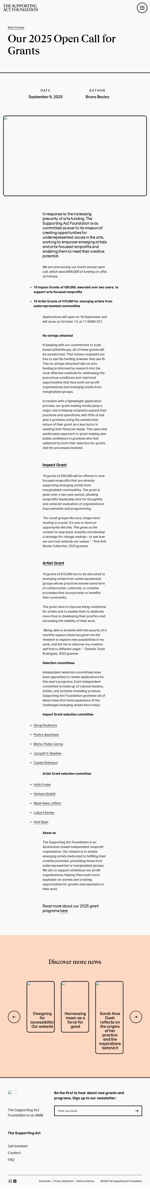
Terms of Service (85, 1181)
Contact (14, 1153)
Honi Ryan (41, 822)
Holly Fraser (42, 785)
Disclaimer (44, 1181)
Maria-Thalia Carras (48, 744)
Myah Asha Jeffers (47, 803)
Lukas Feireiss (44, 813)
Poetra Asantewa (46, 735)
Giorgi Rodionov (45, 725)
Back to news (16, 27)
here (63, 910)
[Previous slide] (14, 1017)
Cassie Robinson (46, 763)
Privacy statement (63, 1181)
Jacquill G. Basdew (47, 753)
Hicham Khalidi (44, 794)
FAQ (11, 1160)
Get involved (18, 1146)
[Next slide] (136, 1017)
